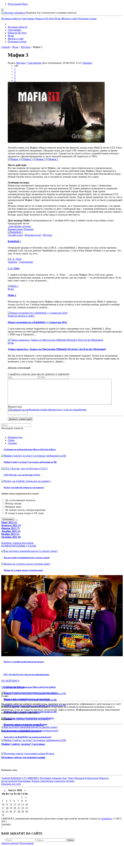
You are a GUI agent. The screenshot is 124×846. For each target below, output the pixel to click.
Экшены (12, 262)
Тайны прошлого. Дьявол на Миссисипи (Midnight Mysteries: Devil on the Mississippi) (57, 349)
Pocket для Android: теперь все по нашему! (24, 487)
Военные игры (33, 235)
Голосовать (8, 519)
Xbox (71, 778)
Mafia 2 (12, 295)
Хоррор (35, 781)
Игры (58, 18)
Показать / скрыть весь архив (17, 542)
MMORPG (33, 778)
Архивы (12, 443)
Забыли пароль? (10, 843)
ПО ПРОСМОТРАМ (12, 687)
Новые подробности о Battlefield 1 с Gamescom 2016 (37, 322)
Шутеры (21, 63)
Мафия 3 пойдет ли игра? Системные (23, 744)
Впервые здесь (13, 506)
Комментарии (15, 229)
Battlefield (15, 778)
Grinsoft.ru (106, 818)
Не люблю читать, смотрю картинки (25, 510)
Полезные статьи (87, 18)
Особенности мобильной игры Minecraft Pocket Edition (30, 449)
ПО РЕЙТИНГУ (10, 680)
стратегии (59, 781)
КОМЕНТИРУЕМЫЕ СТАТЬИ (18, 545)
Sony (64, 778)
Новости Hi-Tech (44, 18)
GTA (24, 778)
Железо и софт (69, 18)
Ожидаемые (28, 18)
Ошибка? (87, 63)
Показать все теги (11, 784)
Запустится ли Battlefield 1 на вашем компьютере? (28, 737)
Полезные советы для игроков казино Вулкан (25, 724)
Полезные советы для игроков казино (23, 757)
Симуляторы (34, 63)
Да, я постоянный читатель (20, 500)
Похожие (29, 229)
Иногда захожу (13, 503)
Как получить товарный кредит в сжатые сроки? (27, 557)
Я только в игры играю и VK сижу (24, 513)
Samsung (56, 778)
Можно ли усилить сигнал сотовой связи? (23, 570)
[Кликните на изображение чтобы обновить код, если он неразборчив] (47, 409)
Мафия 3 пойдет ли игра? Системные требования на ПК (30, 462)
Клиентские (91, 778)
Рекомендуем (15, 437)
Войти (70, 840)
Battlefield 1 (14, 241)
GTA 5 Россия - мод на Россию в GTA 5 (22, 475)
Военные (79, 778)
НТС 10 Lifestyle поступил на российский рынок (26, 674)
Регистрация (15, 4)
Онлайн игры (15, 235)
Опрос (11, 440)
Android (5, 778)
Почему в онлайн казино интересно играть (24, 661)
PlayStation (45, 778)
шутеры (26, 226)
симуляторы (15, 226)
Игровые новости (11, 18)
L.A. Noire (14, 268)
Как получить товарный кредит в (21, 731)
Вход (25, 4)
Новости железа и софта (21, 315)
